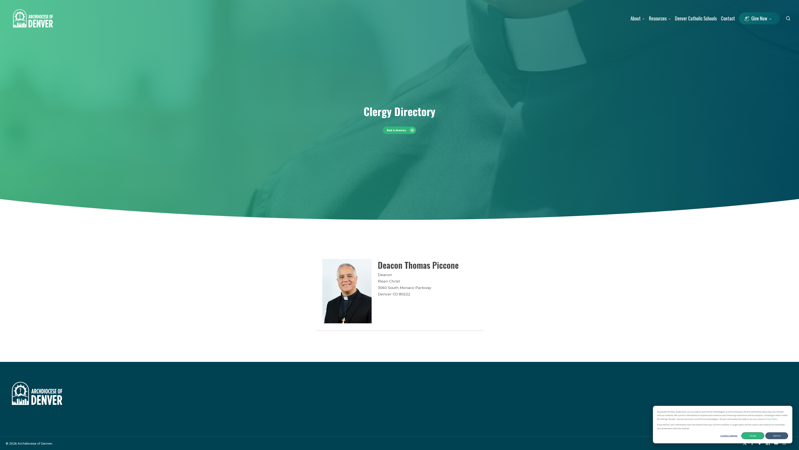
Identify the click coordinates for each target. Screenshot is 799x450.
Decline (776, 435)
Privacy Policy (771, 419)
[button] (399, 130)
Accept (753, 435)
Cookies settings (729, 435)
